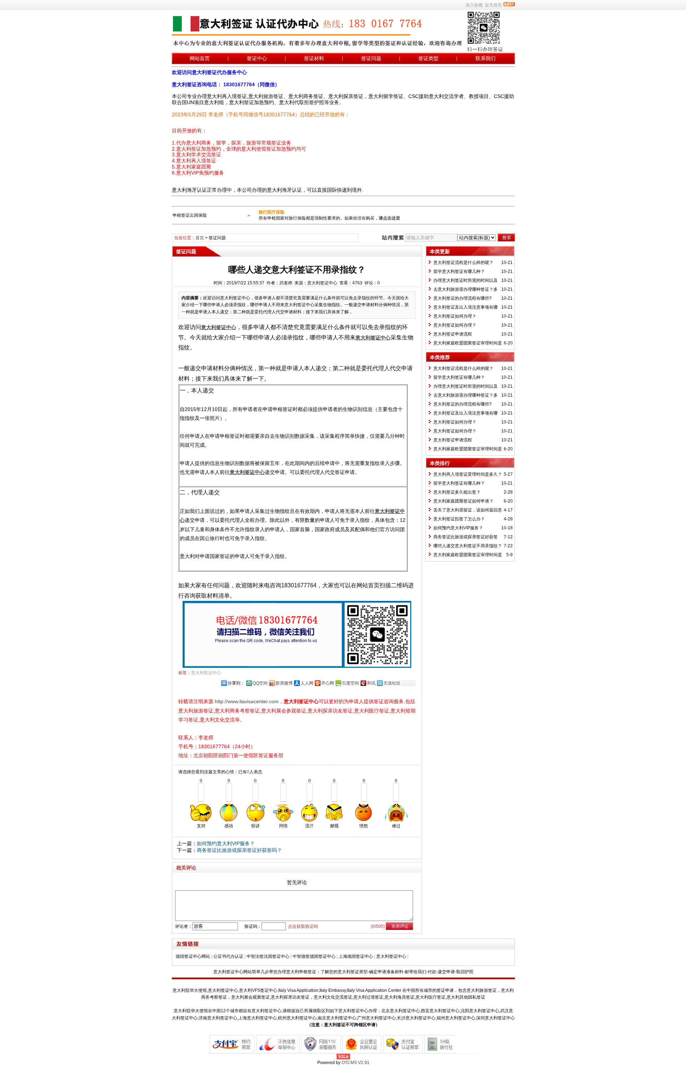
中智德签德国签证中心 (314, 956)
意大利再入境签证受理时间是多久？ (467, 474)
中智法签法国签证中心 (268, 956)
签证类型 (428, 58)
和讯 (371, 683)
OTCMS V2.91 (355, 1062)
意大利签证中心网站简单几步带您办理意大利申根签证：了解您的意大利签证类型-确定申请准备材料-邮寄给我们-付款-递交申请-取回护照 (343, 971)
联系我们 (486, 58)
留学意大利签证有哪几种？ (459, 271)
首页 (199, 237)
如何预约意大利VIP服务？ (226, 843)
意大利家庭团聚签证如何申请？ (463, 501)
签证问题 (371, 58)
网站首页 (200, 58)
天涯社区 (392, 683)
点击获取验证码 (303, 926)
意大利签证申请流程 (452, 334)
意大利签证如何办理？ (454, 316)
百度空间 (350, 683)
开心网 (327, 683)
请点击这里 (389, 218)
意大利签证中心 (206, 672)
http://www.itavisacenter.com (247, 701)
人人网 (306, 683)
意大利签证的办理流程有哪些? (462, 298)
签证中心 (257, 58)
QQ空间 (260, 683)
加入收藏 (474, 5)
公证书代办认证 (228, 956)
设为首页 (493, 5)
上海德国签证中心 (356, 956)
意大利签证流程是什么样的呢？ (463, 262)
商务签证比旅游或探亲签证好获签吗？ (239, 850)
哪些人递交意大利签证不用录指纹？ (467, 545)
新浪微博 (284, 683)
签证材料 (314, 58)
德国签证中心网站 (193, 956)
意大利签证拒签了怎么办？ (459, 518)
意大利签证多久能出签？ (457, 492)
